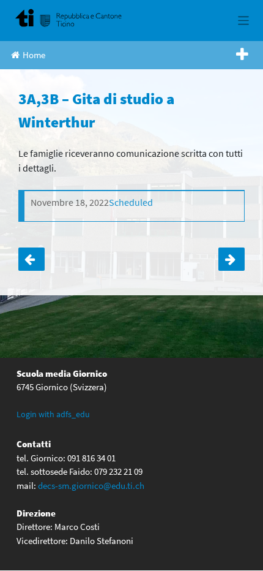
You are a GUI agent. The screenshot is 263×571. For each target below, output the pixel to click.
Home (34, 55)
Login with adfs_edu (53, 414)
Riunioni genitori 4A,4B (231, 259)
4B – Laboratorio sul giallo (31, 259)
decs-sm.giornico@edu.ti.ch (91, 485)
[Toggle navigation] (243, 20)
